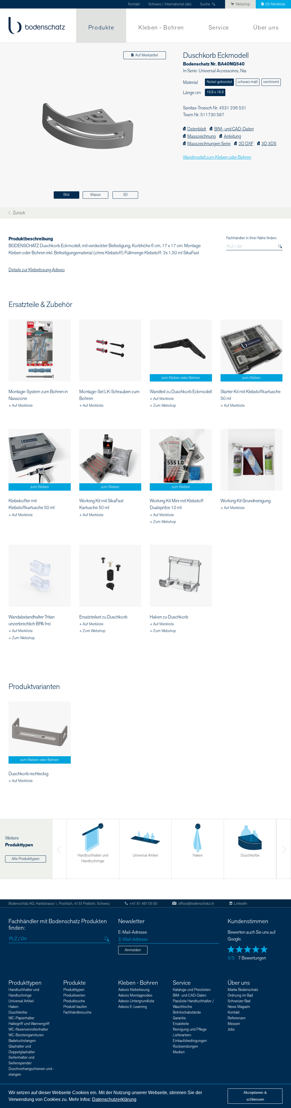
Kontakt (134, 4)
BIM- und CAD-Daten (233, 129)
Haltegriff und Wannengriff (29, 1023)
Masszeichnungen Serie (208, 144)
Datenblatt (196, 129)
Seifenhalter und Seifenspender (21, 1060)
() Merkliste (275, 4)
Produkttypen (25, 983)
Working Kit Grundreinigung (246, 501)
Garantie (179, 1018)
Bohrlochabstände (187, 1012)
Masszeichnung (201, 136)
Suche (205, 4)
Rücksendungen (185, 1046)
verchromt (271, 81)
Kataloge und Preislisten (192, 989)
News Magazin (239, 1006)
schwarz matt (248, 81)
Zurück (18, 213)
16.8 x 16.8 (215, 92)
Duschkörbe (18, 1012)
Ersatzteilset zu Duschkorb (103, 617)
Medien (179, 1052)
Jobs (231, 1029)
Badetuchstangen (22, 1040)
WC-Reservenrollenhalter (28, 1029)
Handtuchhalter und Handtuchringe (24, 992)
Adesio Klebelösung (133, 989)
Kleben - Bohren (161, 27)
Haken (13, 1006)
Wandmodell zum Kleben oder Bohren (217, 157)
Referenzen (237, 1018)
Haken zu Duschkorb (169, 617)
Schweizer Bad (239, 1001)
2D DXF (246, 144)
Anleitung (232, 136)
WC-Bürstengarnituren (26, 1035)
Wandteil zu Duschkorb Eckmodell (181, 392)
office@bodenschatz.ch (196, 903)
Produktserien (74, 995)
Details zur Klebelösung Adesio (37, 270)
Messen (234, 1023)
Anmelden (133, 950)
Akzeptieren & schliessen (255, 1095)
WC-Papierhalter (21, 1018)
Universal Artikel (21, 1001)
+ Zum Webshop (163, 405)
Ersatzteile (181, 1023)
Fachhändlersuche (77, 1012)
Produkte (101, 27)
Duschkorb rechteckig (28, 774)
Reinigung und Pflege (190, 1029)
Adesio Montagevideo (135, 995)
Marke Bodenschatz (243, 989)
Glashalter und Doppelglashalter (22, 1049)
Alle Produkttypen (26, 858)
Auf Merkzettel (146, 55)
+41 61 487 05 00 (143, 903)
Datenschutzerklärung (114, 1099)
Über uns (266, 27)
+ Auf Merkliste (21, 405)
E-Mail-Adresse (132, 932)
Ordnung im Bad (240, 995)
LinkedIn (240, 903)
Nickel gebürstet (219, 81)
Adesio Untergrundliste (136, 1001)
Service (219, 27)
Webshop (243, 4)
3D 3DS (268, 144)
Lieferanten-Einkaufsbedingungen (190, 1038)
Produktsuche (74, 1001)
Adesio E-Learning (132, 1006)
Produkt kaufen (75, 1006)
